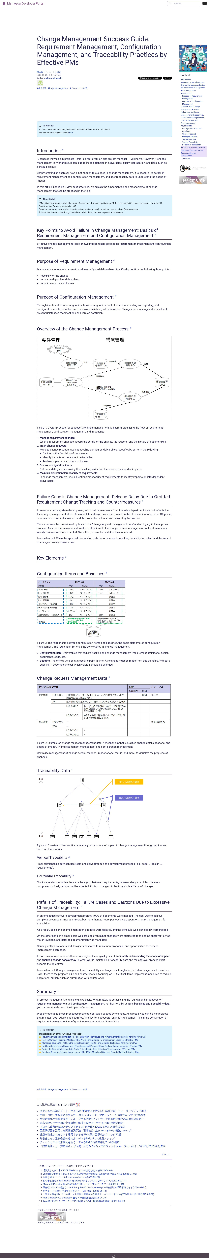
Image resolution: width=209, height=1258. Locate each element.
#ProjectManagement (58, 88)
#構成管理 (41, 88)
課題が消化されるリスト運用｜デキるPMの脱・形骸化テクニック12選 (80, 1134)
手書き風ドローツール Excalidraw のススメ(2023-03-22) (71, 1177)
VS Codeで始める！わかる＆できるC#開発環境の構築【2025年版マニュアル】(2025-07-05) (90, 1174)
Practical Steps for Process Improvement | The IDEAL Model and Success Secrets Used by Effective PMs (90, 1052)
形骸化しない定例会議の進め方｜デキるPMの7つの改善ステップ (77, 1138)
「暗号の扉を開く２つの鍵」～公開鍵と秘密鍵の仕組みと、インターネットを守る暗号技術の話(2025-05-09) (98, 1194)
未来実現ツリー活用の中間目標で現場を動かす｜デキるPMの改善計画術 (81, 1122)
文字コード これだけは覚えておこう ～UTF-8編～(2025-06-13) (75, 1191)
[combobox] (183, 3)
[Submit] (170, 3)
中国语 (58, 72)
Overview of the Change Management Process (190, 108)
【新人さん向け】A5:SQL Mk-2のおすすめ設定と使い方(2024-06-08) (78, 1170)
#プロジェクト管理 (78, 88)
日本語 (40, 72)
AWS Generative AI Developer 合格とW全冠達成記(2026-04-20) (74, 1197)
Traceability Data (189, 139)
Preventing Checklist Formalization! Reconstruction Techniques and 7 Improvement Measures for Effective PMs (93, 1037)
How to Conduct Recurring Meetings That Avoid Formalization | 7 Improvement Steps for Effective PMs (90, 1040)
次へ (166, 1154)
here (71, 133)
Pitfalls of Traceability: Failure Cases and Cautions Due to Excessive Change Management (193, 151)
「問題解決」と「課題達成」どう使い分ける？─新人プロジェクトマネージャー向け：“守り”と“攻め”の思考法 (103, 1146)
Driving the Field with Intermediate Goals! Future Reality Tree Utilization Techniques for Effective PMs (88, 1049)
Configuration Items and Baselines (192, 129)
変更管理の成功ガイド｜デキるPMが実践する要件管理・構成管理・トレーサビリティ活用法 (93, 1110)
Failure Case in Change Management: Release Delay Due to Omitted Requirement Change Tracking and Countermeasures (192, 117)
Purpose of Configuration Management (192, 102)
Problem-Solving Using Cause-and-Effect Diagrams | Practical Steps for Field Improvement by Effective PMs (92, 1046)
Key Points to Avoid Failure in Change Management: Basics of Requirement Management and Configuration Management (193, 87)
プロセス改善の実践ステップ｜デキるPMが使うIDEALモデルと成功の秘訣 (82, 1126)
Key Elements (186, 126)
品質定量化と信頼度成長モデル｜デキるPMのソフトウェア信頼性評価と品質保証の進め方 (92, 1118)
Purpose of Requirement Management (192, 97)
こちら (58, 1222)
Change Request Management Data (189, 135)
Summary (186, 158)
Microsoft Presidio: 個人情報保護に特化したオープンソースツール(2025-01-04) (83, 1184)
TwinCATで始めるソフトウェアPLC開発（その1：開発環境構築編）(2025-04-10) (84, 1201)
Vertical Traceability (190, 142)
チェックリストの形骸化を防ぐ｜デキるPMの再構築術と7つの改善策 (80, 1142)
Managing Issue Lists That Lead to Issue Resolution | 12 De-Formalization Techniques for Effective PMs (89, 1043)
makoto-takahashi (53, 78)
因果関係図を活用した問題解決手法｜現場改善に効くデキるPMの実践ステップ (85, 1130)
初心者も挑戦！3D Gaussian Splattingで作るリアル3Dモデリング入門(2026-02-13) (84, 1180)
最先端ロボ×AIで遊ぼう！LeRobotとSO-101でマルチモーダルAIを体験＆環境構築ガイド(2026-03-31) (94, 1187)
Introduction (186, 80)
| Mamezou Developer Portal (24, 3)
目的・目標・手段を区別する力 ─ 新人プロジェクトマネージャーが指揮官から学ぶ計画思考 (92, 1114)
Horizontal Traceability (191, 145)
